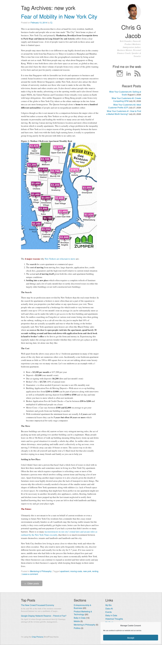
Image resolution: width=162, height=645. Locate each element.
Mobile (77, 621)
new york (87, 571)
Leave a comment (30, 574)
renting (95, 571)
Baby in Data (79, 617)
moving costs (76, 571)
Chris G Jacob (131, 31)
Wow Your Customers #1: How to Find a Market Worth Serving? (123, 112)
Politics (77, 628)
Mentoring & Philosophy (41, 571)
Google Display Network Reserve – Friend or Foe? (43, 615)
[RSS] (137, 73)
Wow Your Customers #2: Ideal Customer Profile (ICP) (124, 106)
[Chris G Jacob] (133, 18)
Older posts (31, 583)
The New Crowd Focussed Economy (37, 605)
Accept (130, 637)
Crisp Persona (37, 636)
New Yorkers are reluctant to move (60, 258)
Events (108, 611)
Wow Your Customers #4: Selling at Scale (125, 93)
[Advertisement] (123, 160)
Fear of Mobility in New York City (59, 16)
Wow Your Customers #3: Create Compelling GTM (126, 100)
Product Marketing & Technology (83, 613)
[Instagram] (119, 73)
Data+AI (109, 608)
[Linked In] (128, 73)
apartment (64, 571)
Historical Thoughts (114, 618)
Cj (51, 22)
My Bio (108, 605)
